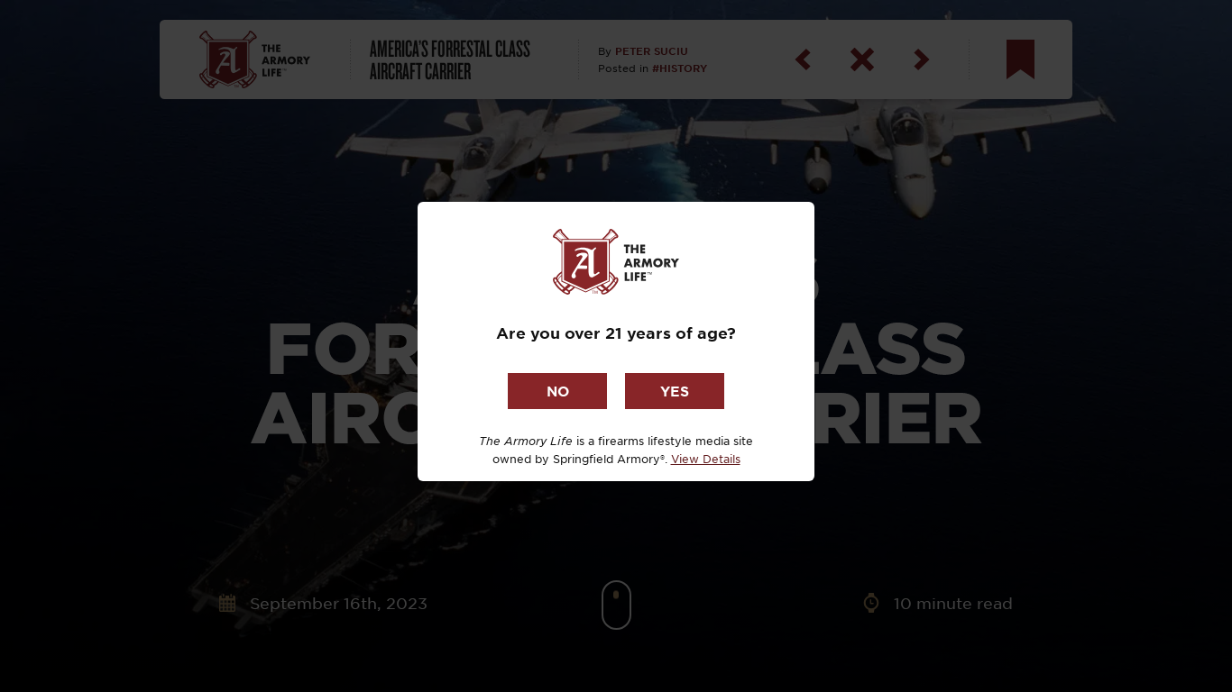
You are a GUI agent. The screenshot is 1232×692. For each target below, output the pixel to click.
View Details (705, 458)
